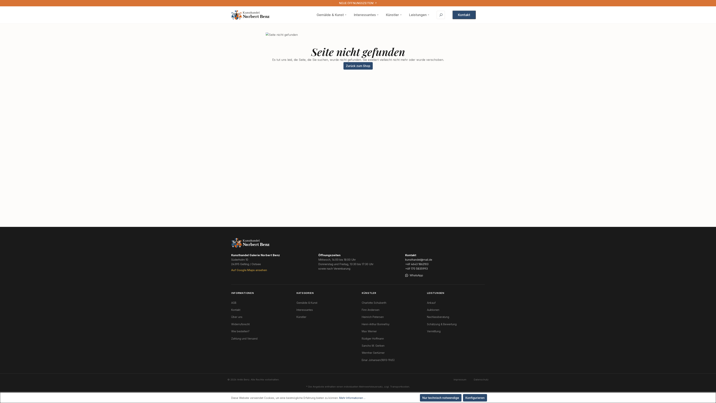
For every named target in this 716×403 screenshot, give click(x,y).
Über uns (236, 316)
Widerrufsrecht (240, 324)
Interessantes (365, 15)
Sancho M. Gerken (373, 345)
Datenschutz (481, 379)
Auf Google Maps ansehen (249, 270)
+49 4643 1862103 (416, 264)
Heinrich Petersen (373, 316)
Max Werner (369, 331)
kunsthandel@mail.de (418, 259)
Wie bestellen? (240, 331)
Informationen (242, 292)
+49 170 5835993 (416, 268)
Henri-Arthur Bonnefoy (376, 324)
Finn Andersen (370, 309)
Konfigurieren (475, 398)
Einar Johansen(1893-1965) (378, 360)
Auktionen (433, 309)
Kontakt (464, 15)
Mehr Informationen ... (352, 397)
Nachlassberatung (438, 316)
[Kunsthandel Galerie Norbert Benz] (250, 243)
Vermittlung (434, 331)
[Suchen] (441, 15)
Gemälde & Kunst (330, 15)
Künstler (392, 15)
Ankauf (431, 302)
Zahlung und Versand (244, 338)
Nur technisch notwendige (440, 398)
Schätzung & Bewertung (442, 324)
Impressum (460, 379)
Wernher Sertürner (373, 352)
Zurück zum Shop (358, 66)
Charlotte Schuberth (374, 302)
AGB (233, 302)
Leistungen (418, 15)
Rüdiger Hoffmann (373, 338)
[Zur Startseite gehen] (250, 15)
